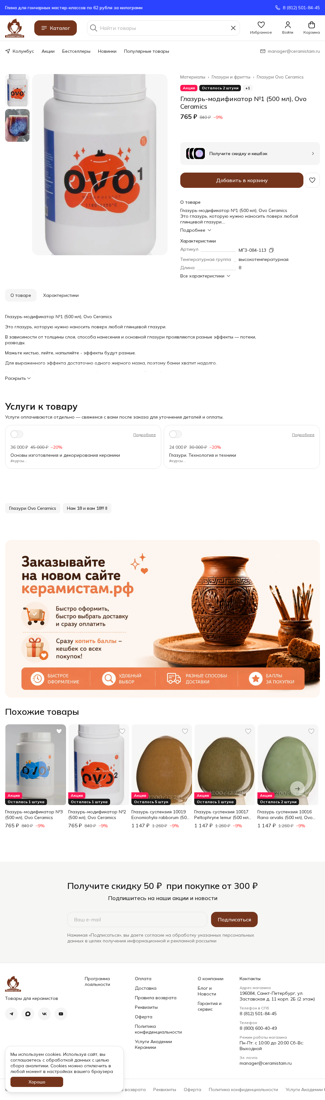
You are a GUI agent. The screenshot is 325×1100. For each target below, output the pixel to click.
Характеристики (61, 295)
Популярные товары (146, 51)
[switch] (16, 434)
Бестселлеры (76, 51)
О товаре (20, 295)
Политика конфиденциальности (158, 1029)
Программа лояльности (97, 981)
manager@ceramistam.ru (266, 1063)
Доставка (145, 988)
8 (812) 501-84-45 (258, 1013)
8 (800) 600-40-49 (258, 1028)
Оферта (143, 1017)
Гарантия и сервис (210, 1006)
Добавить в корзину (242, 180)
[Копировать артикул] (271, 250)
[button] (261, 28)
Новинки (107, 51)
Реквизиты (146, 1007)
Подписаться (234, 919)
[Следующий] (297, 788)
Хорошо (37, 1082)
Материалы (192, 77)
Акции (48, 51)
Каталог (60, 28)
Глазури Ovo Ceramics (280, 77)
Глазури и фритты (231, 77)
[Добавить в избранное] (312, 180)
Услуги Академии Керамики (153, 1044)
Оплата (143, 978)
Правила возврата (155, 998)
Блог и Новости (207, 991)
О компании (210, 978)
